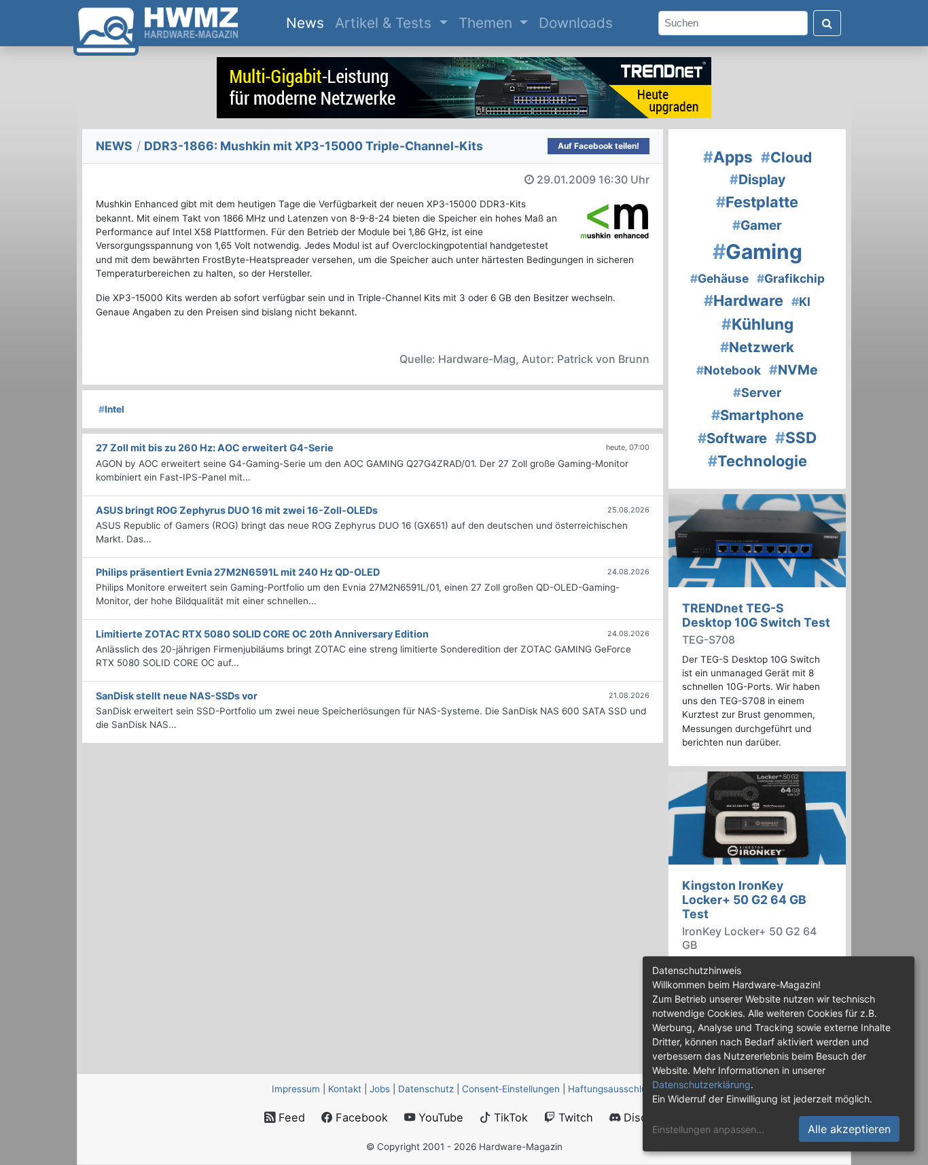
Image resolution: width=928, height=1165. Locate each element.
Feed (290, 1117)
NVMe (793, 370)
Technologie (757, 461)
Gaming (757, 251)
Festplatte (757, 202)
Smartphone (757, 414)
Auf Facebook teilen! (598, 146)
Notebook (728, 370)
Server (757, 392)
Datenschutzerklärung (701, 1084)
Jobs (380, 1088)
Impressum (296, 1088)
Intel (111, 409)
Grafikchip (791, 278)
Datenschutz (426, 1088)
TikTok (509, 1117)
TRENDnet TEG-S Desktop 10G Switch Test (756, 615)
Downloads (576, 22)
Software (732, 438)
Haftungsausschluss (612, 1088)
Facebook (360, 1117)
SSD (796, 437)
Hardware (743, 300)
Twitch (574, 1117)
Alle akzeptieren (849, 1129)
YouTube (439, 1117)
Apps (728, 156)
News (307, 22)
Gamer (757, 225)
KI (800, 301)
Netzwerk (757, 346)
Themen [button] (487, 22)
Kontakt (344, 1088)
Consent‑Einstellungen (511, 1088)
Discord (642, 1117)
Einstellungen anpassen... (708, 1129)
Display (757, 179)
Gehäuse (719, 278)
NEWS (114, 146)
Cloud (786, 157)
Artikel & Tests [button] (385, 22)
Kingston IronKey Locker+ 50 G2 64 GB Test (744, 899)
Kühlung (757, 324)
